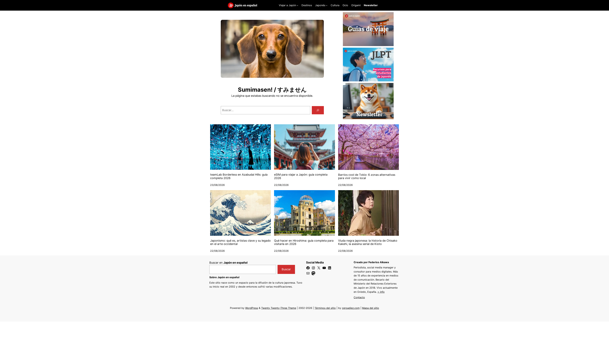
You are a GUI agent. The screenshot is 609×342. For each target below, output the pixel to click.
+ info (381, 291)
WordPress (251, 308)
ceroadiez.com (351, 308)
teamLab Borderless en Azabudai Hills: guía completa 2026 (239, 176)
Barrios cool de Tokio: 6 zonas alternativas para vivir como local (366, 176)
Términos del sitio (325, 308)
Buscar (286, 269)
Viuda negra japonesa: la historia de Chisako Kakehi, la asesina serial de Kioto (367, 242)
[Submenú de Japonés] (326, 5)
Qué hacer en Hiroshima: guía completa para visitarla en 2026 (304, 242)
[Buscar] (318, 110)
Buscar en (228, 262)
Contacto (359, 297)
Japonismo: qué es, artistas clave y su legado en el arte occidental (240, 242)
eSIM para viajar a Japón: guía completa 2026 (300, 176)
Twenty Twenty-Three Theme (278, 308)
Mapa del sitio (370, 308)
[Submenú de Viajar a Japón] (297, 5)
